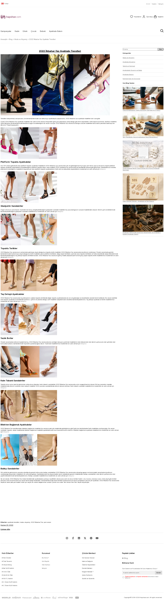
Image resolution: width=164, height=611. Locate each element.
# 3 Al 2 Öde (6, 572)
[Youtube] (79, 538)
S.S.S (148, 4)
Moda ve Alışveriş (128, 58)
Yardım (154, 4)
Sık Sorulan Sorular (88, 558)
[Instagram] (67, 538)
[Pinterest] (91, 538)
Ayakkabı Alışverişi (129, 62)
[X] (85, 538)
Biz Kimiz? (45, 558)
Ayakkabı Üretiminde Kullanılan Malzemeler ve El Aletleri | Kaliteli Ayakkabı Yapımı (142, 233)
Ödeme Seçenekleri (88, 565)
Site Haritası (46, 565)
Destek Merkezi (87, 568)
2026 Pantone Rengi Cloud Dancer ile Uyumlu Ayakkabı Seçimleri (141, 169)
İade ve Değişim (87, 561)
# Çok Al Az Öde (7, 575)
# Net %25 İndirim (8, 568)
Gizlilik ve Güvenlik (88, 578)
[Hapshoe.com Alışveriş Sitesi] (11, 17)
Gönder (158, 573)
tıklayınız (103, 169)
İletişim (160, 4)
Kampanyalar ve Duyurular (131, 79)
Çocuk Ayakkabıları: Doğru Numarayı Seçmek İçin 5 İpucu (141, 110)
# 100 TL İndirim (7, 578)
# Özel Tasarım (7, 561)
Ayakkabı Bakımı (128, 74)
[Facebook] (73, 538)
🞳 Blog (125, 558)
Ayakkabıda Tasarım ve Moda (132, 70)
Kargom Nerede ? (87, 572)
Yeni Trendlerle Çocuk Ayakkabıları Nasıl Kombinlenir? (140, 137)
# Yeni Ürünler (6, 558)
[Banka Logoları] (41, 597)
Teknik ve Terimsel (129, 66)
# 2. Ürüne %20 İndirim (9, 585)
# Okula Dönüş (7, 565)
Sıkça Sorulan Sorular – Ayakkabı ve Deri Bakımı (138, 201)
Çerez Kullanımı (87, 575)
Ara (160, 49)
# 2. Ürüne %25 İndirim (9, 582)
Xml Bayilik (45, 561)
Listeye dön (5, 529)
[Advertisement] (60, 504)
